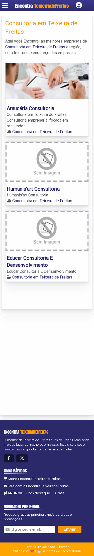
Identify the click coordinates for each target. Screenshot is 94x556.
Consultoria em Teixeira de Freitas (35, 47)
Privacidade (46, 547)
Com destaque (38, 493)
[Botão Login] (79, 5)
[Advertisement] (47, 364)
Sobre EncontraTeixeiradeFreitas (34, 479)
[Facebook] (9, 458)
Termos (30, 547)
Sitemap (63, 547)
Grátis (59, 493)
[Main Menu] (5, 6)
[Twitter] (22, 458)
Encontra (42, 6)
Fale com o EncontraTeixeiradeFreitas (38, 486)
